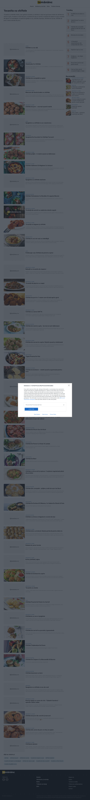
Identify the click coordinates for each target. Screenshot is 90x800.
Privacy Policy (53, 414)
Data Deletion (37, 414)
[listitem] (45, 405)
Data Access (45, 414)
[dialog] (45, 400)
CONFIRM (31, 409)
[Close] (69, 385)
